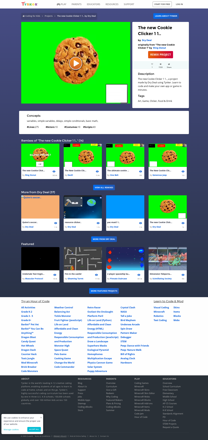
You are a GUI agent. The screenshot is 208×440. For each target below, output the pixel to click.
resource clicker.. (73, 222)
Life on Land (61, 324)
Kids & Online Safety (78, 436)
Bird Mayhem (128, 320)
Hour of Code (140, 417)
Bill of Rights (128, 354)
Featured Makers (114, 400)
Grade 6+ (26, 320)
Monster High (62, 345)
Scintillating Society (162, 278)
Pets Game (60, 354)
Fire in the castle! (73, 274)
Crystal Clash (128, 307)
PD (164, 417)
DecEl (70, 175)
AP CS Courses (170, 403)
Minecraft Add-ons (143, 403)
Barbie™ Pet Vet (30, 324)
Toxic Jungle (28, 358)
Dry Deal (147, 40)
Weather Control (63, 307)
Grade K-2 (26, 311)
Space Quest (61, 349)
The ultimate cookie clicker (118, 170)
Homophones (95, 354)
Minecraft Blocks (142, 400)
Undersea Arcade (130, 324)
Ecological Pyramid (98, 349)
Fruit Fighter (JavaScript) (68, 320)
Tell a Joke (126, 316)
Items (176, 311)
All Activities (28, 307)
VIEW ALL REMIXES (104, 187)
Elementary (168, 393)
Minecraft (159, 311)
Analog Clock (128, 358)
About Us (82, 386)
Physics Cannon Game (99, 362)
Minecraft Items (142, 406)
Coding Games (141, 383)
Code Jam (139, 413)
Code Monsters (29, 371)
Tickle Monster (62, 316)
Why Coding (112, 396)
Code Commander (64, 366)
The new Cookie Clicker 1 (33, 170)
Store (80, 410)
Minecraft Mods (142, 410)
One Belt (114, 175)
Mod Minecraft (29, 362)
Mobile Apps (84, 400)
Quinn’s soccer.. (30, 222)
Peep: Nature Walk (131, 349)
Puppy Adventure (97, 371)
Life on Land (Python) (99, 320)
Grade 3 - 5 (27, 316)
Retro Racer (94, 307)
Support (82, 389)
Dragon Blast (28, 337)
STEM (123, 341)
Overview (110, 383)
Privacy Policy (60, 436)
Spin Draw (126, 328)
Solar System (94, 366)
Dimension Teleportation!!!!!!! (161, 274)
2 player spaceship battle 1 (118, 274)
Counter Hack (29, 354)
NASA (124, 311)
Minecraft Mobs (142, 396)
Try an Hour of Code (35, 301)
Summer (110, 410)
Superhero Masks (97, 345)
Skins (176, 307)
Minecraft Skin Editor (144, 393)
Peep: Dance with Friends (135, 345)
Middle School (170, 396)
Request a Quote (171, 427)
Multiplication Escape (99, 358)
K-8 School (168, 410)
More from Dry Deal (104, 239)
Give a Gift (111, 389)
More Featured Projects (104, 291)
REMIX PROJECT (160, 54)
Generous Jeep (160, 175)
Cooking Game (62, 358)
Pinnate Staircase (118, 278)
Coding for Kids (32, 16)
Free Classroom (170, 389)
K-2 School (168, 406)
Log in (179, 4)
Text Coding (160, 320)
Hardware (126, 362)
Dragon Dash (28, 349)
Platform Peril (95, 316)
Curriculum (111, 386)
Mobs (176, 320)
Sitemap (82, 403)
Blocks (177, 316)
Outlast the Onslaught (100, 311)
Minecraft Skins (141, 389)
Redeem (110, 393)
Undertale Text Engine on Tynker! (33, 274)
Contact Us (104, 436)
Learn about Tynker (166, 16)
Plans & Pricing (113, 403)
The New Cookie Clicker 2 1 (161, 170)
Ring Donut (159, 48)
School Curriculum (172, 386)
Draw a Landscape (97, 341)
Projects (49, 16)
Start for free (162, 4)
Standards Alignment (173, 413)
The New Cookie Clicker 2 (76, 170)
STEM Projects (169, 423)
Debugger (126, 337)
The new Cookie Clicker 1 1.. (161, 222)
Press (80, 393)
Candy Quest (28, 341)
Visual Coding (161, 307)
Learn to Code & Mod (168, 301)
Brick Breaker (29, 366)
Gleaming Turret (75, 278)
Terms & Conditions (42, 436)
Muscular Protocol (34, 278)
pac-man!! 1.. (113, 222)
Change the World (64, 362)
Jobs (80, 396)
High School (168, 400)
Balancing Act (62, 311)
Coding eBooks (85, 406)
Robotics (158, 316)
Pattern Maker (129, 332)
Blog (80, 383)
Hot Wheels (27, 345)
